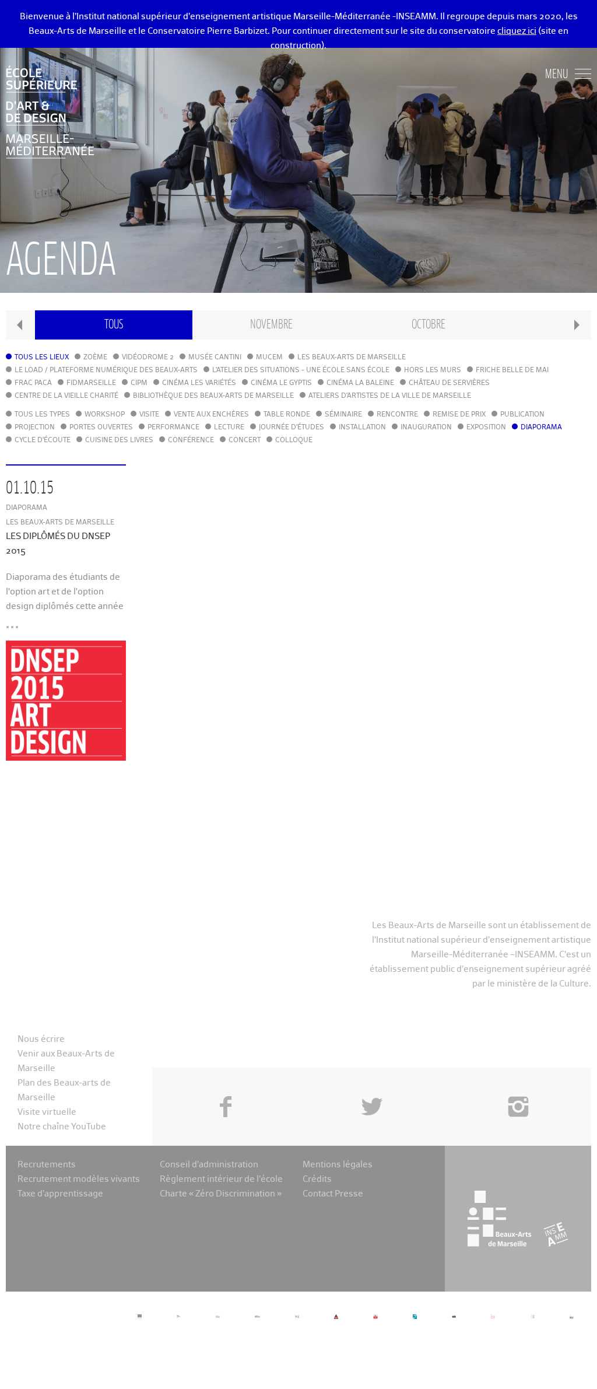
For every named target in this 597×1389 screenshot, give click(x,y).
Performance (173, 427)
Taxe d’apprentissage (60, 1193)
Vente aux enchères (211, 414)
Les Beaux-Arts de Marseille (351, 357)
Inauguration (426, 427)
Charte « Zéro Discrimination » (221, 1193)
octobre (428, 325)
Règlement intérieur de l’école (221, 1179)
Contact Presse (333, 1193)
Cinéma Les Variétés (199, 383)
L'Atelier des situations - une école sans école (300, 370)
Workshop (105, 414)
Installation (362, 427)
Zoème (95, 357)
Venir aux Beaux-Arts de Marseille (66, 1061)
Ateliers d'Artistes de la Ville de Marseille (389, 396)
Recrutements (46, 1164)
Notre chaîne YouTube (61, 1126)
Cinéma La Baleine (360, 383)
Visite (149, 414)
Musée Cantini (214, 357)
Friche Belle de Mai (512, 370)
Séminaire (343, 414)
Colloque (293, 440)
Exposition (486, 427)
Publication (522, 414)
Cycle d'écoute (43, 440)
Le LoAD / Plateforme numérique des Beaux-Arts (106, 370)
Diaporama (541, 427)
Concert (245, 440)
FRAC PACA (33, 383)
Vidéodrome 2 (148, 357)
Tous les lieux (42, 357)
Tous (113, 325)
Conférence (191, 440)
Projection (35, 427)
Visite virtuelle (46, 1112)
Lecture (229, 427)
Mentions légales (338, 1164)
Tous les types (42, 414)
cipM (139, 383)
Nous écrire (41, 1039)
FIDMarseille (91, 383)
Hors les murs (432, 370)
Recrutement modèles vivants (78, 1179)
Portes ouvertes (101, 427)
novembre (271, 325)
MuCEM (269, 357)
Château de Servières (449, 383)
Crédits (317, 1179)
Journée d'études (291, 427)
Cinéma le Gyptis (281, 383)
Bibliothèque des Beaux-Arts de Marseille (213, 396)
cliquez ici (516, 31)
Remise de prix (459, 414)
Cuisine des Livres (119, 440)
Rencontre (397, 414)
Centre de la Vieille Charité (66, 396)
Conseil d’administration (209, 1164)
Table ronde (287, 414)
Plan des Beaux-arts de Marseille (64, 1090)
